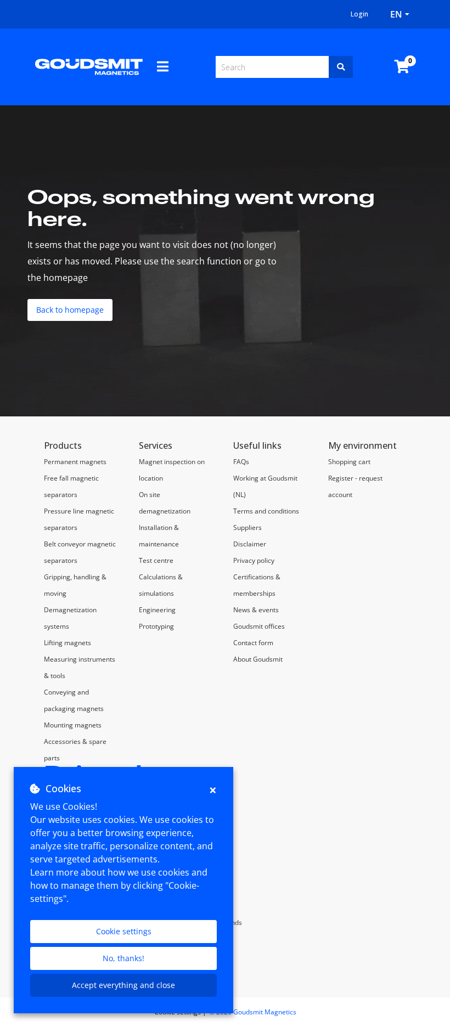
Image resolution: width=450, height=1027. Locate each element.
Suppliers (247, 527)
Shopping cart (349, 461)
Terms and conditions (266, 511)
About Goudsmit (258, 659)
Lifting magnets (67, 642)
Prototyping (156, 626)
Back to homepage (70, 309)
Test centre (156, 560)
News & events (256, 609)
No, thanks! (123, 958)
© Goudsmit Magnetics (252, 1012)
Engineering (157, 609)
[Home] (89, 66)
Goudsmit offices (259, 626)
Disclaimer (249, 544)
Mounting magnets (73, 725)
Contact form (253, 642)
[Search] (341, 67)
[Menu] (163, 66)
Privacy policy (253, 560)
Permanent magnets (75, 461)
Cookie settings (123, 931)
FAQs (241, 461)
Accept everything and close (123, 985)
